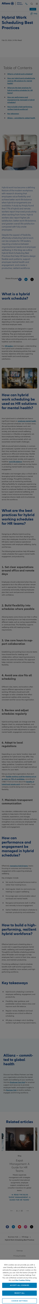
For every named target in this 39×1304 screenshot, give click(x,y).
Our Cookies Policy (22, 1280)
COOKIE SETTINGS (19, 1301)
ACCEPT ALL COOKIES (19, 1285)
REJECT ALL (20, 1293)
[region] (19, 1282)
